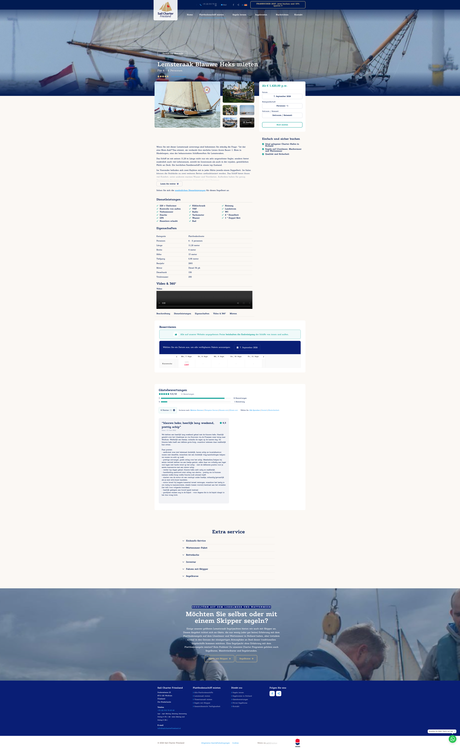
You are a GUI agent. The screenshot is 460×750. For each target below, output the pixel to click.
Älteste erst (233, 410)
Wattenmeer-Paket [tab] (196, 547)
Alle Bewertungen (178, 77)
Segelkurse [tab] (192, 576)
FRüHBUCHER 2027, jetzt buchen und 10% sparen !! (277, 5)
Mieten (233, 313)
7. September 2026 (282, 96)
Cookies (235, 743)
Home (190, 14)
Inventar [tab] (191, 562)
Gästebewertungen (240, 699)
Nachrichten (282, 14)
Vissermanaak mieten (203, 699)
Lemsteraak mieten (202, 696)
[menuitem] (189, 14)
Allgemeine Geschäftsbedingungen (215, 743)
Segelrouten (261, 14)
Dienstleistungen (182, 313)
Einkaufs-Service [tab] (196, 540)
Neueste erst (223, 410)
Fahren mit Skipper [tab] (197, 569)
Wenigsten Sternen (211, 410)
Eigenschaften (202, 313)
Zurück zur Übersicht (173, 53)
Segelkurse (244, 658)
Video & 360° (219, 313)
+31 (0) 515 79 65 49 (166, 710)
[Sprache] (246, 5)
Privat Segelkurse (240, 703)
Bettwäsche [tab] (192, 554)
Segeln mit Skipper (218, 658)
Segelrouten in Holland (242, 696)
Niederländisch (273, 410)
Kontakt (298, 14)
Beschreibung (163, 313)
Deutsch (264, 410)
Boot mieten (282, 125)
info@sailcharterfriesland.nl (169, 728)
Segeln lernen (239, 14)
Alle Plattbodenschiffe (203, 693)
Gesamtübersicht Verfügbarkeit (207, 706)
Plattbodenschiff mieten (211, 14)
